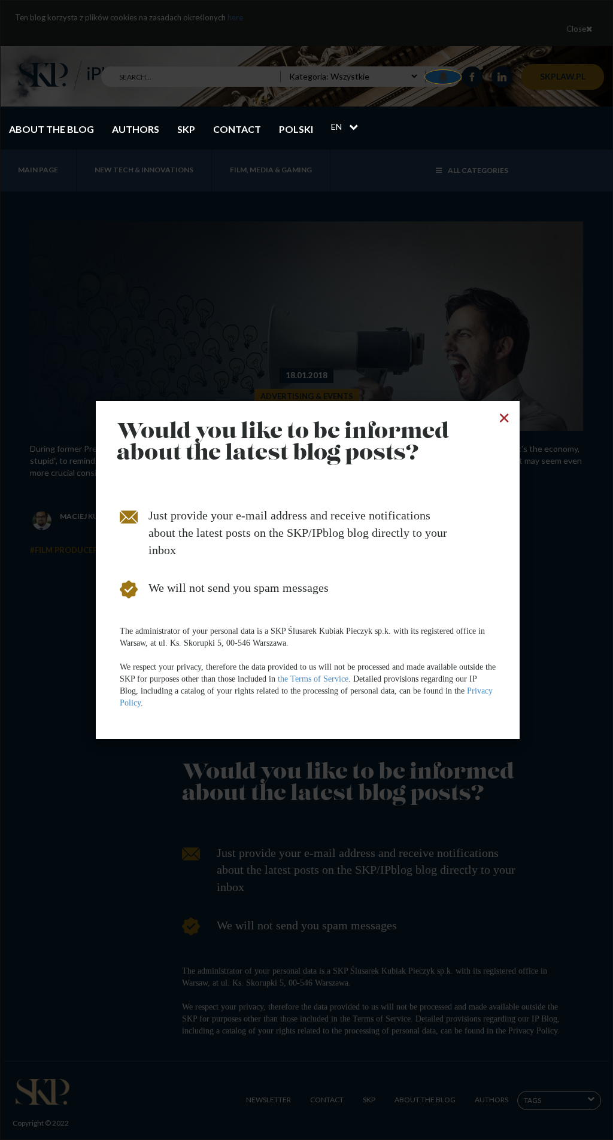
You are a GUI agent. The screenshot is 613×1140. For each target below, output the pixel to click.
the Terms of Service (313, 678)
